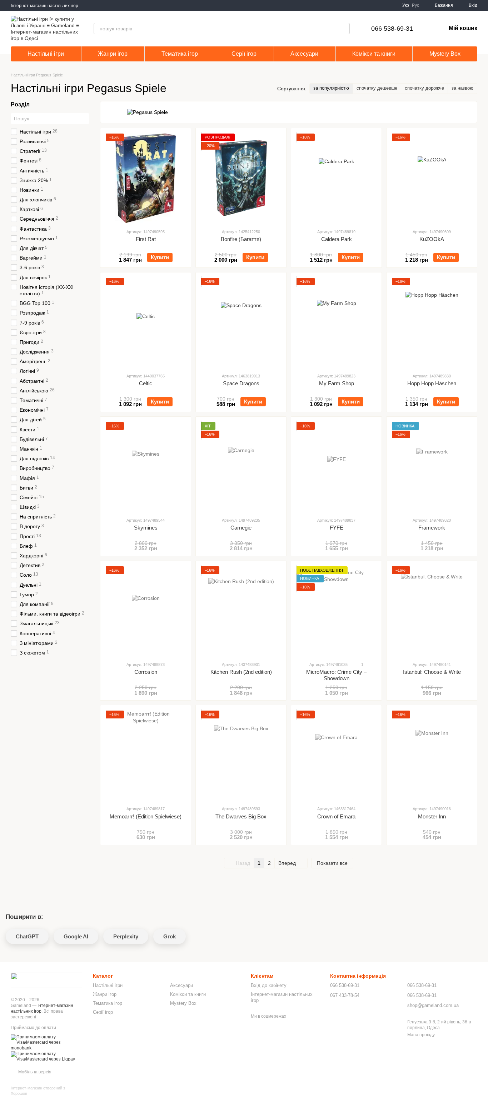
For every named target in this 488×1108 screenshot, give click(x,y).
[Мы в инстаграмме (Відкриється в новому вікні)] (105, 5)
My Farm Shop (336, 383)
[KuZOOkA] (432, 178)
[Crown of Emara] (336, 755)
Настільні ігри (46, 54)
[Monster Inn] (432, 755)
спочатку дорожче (424, 88)
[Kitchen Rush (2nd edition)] (241, 611)
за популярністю (331, 88)
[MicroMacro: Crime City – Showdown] (336, 611)
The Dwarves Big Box (241, 816)
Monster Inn (432, 816)
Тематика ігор (179, 54)
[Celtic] (145, 322)
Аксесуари (304, 54)
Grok (169, 936)
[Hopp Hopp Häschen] (432, 322)
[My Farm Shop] (336, 322)
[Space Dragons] (241, 322)
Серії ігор (244, 54)
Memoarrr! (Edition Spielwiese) (145, 816)
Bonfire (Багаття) (241, 239)
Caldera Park (336, 239)
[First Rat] (145, 178)
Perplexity (125, 936)
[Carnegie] (241, 466)
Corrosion (145, 672)
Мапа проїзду (421, 1034)
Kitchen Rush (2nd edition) (241, 672)
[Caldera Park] (336, 178)
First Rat (146, 239)
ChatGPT (27, 936)
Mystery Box (444, 54)
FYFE (336, 528)
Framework (431, 528)
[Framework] (432, 466)
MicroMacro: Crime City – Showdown (336, 675)
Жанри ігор (113, 54)
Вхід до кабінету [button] (269, 985)
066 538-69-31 (392, 28)
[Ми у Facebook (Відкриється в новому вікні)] (88, 5)
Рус (415, 5)
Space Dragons (241, 383)
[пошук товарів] (344, 28)
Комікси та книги (373, 54)
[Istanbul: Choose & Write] (432, 611)
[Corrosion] (145, 611)
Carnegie (241, 528)
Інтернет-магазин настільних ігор (44, 5)
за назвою (462, 88)
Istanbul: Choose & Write (432, 672)
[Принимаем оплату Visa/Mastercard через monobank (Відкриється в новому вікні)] (46, 1042)
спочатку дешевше (377, 88)
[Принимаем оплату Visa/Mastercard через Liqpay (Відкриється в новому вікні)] (46, 1056)
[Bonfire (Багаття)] (241, 178)
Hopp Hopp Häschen (431, 383)
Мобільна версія (34, 1071)
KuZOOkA (431, 239)
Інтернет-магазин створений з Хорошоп (38, 1090)
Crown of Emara (336, 816)
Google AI (76, 936)
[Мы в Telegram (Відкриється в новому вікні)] (97, 5)
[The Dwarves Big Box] (241, 755)
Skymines (146, 528)
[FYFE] (336, 466)
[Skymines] (145, 466)
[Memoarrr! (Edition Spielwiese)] (145, 755)
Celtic (145, 383)
